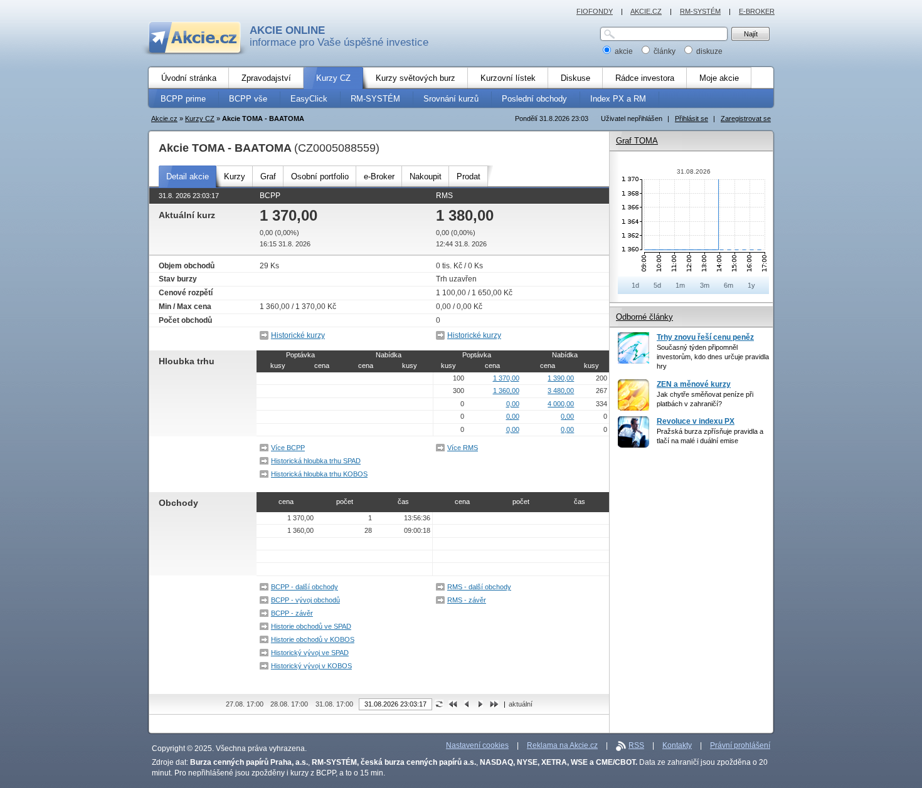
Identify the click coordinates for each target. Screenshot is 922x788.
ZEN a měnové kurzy (694, 384)
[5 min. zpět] (453, 703)
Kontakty (677, 745)
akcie (624, 51)
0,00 (512, 403)
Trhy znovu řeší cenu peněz (705, 337)
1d (635, 285)
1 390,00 (561, 378)
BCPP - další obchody (304, 587)
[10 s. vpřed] (480, 703)
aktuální (521, 704)
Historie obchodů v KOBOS (312, 639)
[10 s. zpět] (467, 703)
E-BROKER (757, 11)
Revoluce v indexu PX (695, 421)
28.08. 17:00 (289, 704)
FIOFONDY (594, 11)
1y (751, 285)
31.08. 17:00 (334, 704)
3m (704, 285)
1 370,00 (506, 378)
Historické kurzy (298, 335)
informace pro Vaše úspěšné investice (339, 36)
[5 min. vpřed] (494, 703)
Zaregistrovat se (746, 118)
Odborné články (644, 317)
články (664, 51)
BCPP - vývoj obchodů (305, 600)
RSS (636, 745)
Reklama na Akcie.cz (562, 745)
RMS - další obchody (479, 587)
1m (680, 285)
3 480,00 (561, 390)
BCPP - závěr (292, 613)
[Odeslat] (439, 703)
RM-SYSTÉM (700, 11)
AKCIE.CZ (646, 11)
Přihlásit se (691, 118)
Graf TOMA (637, 140)
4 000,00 (561, 403)
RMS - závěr (466, 600)
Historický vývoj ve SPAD (310, 652)
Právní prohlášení (740, 745)
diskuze (708, 51)
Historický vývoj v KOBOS (311, 666)
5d (657, 285)
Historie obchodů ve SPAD (311, 626)
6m (728, 285)
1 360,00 (506, 390)
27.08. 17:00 (244, 704)
